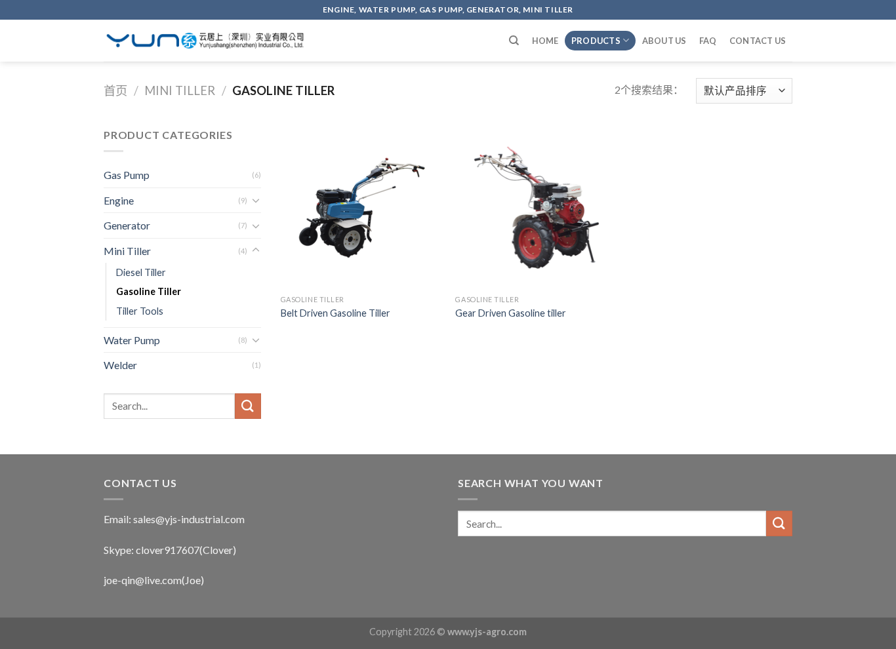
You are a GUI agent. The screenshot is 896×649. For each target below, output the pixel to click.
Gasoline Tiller (148, 291)
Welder (120, 365)
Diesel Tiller (141, 272)
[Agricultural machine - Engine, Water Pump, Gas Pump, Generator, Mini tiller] (205, 40)
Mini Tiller (179, 90)
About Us (664, 40)
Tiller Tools (139, 311)
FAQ (708, 40)
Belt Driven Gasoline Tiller (335, 313)
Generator (127, 225)
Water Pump (132, 340)
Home (545, 40)
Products (596, 40)
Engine (119, 200)
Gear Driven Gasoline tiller (510, 313)
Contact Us (757, 40)
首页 (115, 90)
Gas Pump (127, 174)
